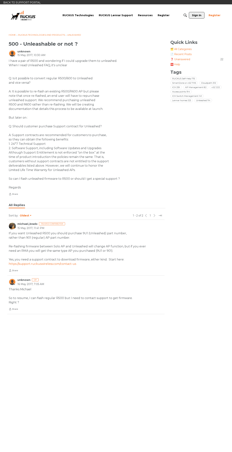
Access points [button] (181, 91)
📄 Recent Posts (181, 54)
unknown (23, 51)
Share (13, 194)
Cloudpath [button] (208, 82)
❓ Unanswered (196, 59)
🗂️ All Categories (181, 49)
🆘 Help (175, 64)
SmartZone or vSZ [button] (184, 82)
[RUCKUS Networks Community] (23, 15)
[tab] (17, 205)
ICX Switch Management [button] (187, 96)
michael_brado (27, 224)
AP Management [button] (195, 87)
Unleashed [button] (203, 100)
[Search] (185, 15)
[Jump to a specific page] (160, 215)
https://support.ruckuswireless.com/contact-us (42, 264)
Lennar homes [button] (181, 100)
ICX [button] (176, 87)
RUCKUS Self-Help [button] (183, 78)
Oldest (25, 216)
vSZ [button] (216, 87)
